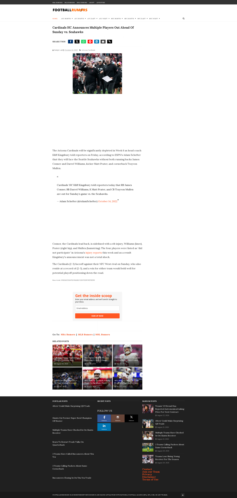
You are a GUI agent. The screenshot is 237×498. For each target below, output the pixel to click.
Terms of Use (150, 479)
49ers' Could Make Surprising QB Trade (71, 406)
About (91, 2)
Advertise (101, 2)
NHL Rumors (82, 2)
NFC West (153, 18)
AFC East (91, 18)
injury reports (94, 252)
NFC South (129, 18)
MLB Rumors (70, 2)
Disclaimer (149, 476)
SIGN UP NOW (97, 316)
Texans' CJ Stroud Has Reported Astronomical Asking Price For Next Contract (169, 409)
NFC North (116, 18)
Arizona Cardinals (88, 50)
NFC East (142, 18)
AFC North (66, 18)
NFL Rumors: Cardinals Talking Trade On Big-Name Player (97, 381)
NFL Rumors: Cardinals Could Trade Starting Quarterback (127, 381)
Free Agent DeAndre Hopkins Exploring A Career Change (97, 359)
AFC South (79, 18)
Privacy (147, 474)
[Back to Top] (183, 495)
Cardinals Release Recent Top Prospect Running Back (66, 359)
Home (55, 18)
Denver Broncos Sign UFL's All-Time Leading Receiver (65, 381)
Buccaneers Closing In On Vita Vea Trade (71, 478)
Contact (147, 469)
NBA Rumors (57, 2)
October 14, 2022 (107, 201)
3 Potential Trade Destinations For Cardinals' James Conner (127, 359)
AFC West (103, 18)
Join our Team (151, 471)
